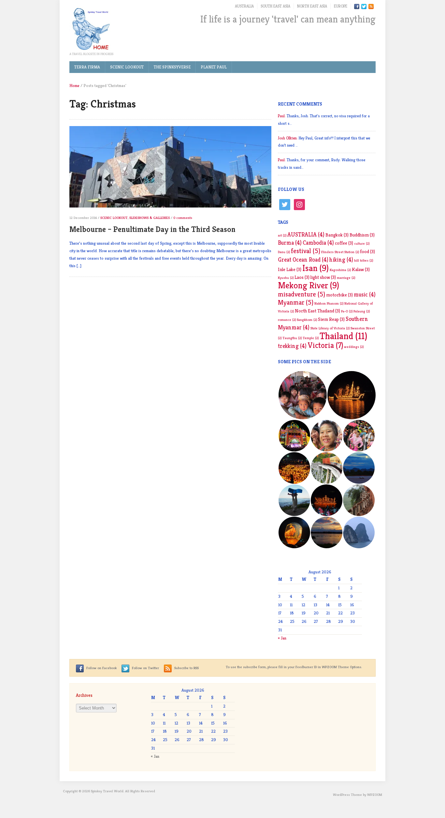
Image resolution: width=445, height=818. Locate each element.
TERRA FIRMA (87, 67)
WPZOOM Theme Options (341, 667)
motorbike (339, 295)
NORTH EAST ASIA (312, 6)
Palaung (361, 311)
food (367, 251)
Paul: (282, 115)
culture (361, 243)
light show (323, 277)
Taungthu (292, 338)
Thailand (343, 336)
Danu (284, 252)
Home (74, 85)
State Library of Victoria (330, 328)
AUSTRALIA (244, 6)
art (282, 235)
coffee (344, 243)
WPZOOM (374, 794)
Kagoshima (340, 270)
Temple (311, 338)
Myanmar (295, 302)
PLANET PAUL (214, 67)
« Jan (282, 638)
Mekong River (308, 285)
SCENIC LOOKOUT (127, 67)
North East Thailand (317, 311)
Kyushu (286, 278)
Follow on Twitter (145, 668)
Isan (315, 268)
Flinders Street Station (340, 252)
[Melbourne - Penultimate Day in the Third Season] (170, 169)
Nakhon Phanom (328, 303)
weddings (354, 347)
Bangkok (337, 235)
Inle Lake (289, 269)
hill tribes (363, 260)
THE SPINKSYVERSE (172, 67)
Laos (301, 277)
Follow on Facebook (101, 668)
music (365, 294)
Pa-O (346, 311)
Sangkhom (307, 320)
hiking (341, 259)
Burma (290, 242)
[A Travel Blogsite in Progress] (90, 29)
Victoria (325, 345)
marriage (346, 278)
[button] (302, 395)
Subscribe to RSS (186, 668)
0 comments (182, 217)
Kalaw (361, 269)
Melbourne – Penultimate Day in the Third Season (152, 229)
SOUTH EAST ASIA (275, 6)
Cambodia (318, 242)
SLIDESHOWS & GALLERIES (149, 217)
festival (305, 251)
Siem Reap (331, 319)
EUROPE (340, 6)
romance (287, 320)
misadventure (301, 294)
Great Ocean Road (303, 259)
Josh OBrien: (288, 138)
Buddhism (362, 235)
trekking (292, 346)
